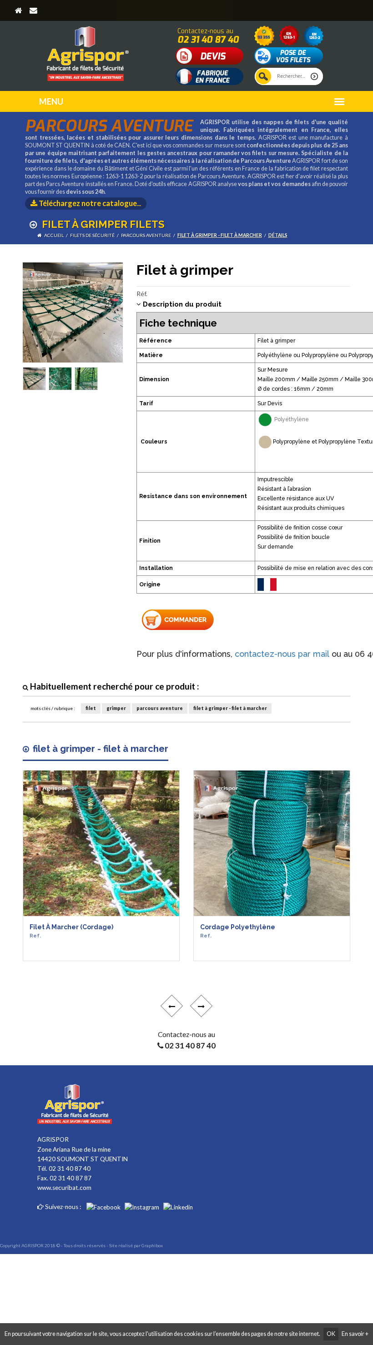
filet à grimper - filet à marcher (219, 235)
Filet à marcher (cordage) (71, 931)
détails (277, 235)
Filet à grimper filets (102, 224)
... (90, 203)
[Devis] (209, 55)
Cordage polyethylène (237, 931)
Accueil (54, 235)
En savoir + (355, 1333)
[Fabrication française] (209, 76)
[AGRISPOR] (88, 50)
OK (331, 1333)
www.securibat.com (64, 1187)
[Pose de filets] (288, 55)
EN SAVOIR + (56, 957)
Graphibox (152, 1245)
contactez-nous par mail (282, 654)
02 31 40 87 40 (208, 39)
